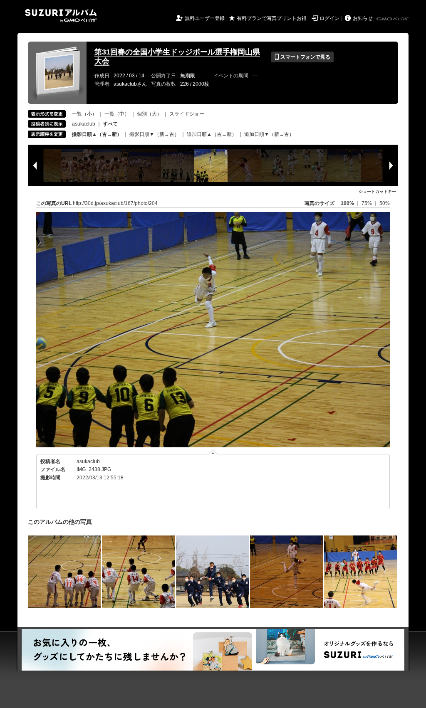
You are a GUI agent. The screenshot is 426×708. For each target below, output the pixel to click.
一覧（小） (84, 114)
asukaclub (83, 124)
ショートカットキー (377, 191)
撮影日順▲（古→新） (97, 134)
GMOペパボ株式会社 (393, 19)
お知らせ (363, 18)
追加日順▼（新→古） (269, 134)
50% (384, 203)
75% (367, 203)
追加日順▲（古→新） (212, 134)
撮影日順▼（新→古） (154, 134)
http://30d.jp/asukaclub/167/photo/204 (115, 203)
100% (347, 203)
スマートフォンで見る (302, 57)
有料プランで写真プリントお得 (272, 18)
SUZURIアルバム (60, 16)
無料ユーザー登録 (205, 18)
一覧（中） (116, 114)
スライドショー (186, 114)
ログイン (329, 18)
